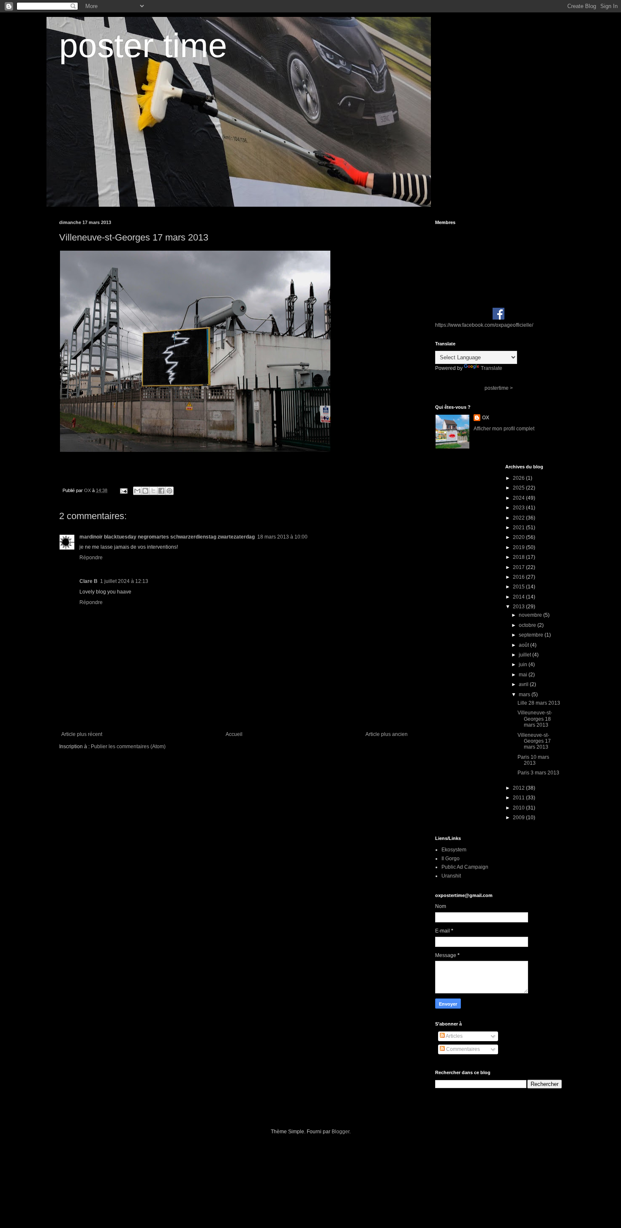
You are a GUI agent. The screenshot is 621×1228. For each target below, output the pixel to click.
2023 (519, 508)
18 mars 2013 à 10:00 (282, 537)
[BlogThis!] (145, 491)
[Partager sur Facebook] (161, 491)
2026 (519, 478)
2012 (519, 788)
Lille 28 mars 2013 (539, 703)
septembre (532, 635)
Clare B (88, 581)
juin (523, 664)
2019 (519, 547)
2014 (519, 597)
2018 (519, 557)
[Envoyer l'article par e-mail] (123, 490)
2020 (519, 537)
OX (485, 418)
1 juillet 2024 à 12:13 (124, 581)
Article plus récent (81, 734)
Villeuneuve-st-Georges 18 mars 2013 (535, 719)
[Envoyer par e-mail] (137, 491)
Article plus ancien (386, 734)
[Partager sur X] (153, 491)
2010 (519, 808)
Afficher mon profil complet (504, 429)
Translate (491, 368)
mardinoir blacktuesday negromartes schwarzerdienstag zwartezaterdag (167, 537)
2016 (519, 577)
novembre (531, 615)
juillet (525, 655)
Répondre (91, 558)
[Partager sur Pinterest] (169, 491)
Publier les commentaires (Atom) (128, 746)
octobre (528, 625)
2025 (519, 488)
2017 (519, 567)
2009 (519, 817)
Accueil (234, 734)
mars (525, 694)
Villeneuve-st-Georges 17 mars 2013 (534, 741)
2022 (519, 518)
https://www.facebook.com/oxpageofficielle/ (484, 325)
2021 (519, 528)
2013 (519, 607)
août (524, 645)
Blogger (340, 1132)
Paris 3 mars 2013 (538, 773)
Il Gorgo (450, 859)
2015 (519, 587)
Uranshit (451, 876)
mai (523, 675)
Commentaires (462, 1049)
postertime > (499, 388)
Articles (454, 1036)
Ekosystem (453, 850)
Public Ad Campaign (464, 867)
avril (524, 684)
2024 (519, 498)
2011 (519, 798)
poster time (143, 45)
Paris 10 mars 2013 (533, 760)
